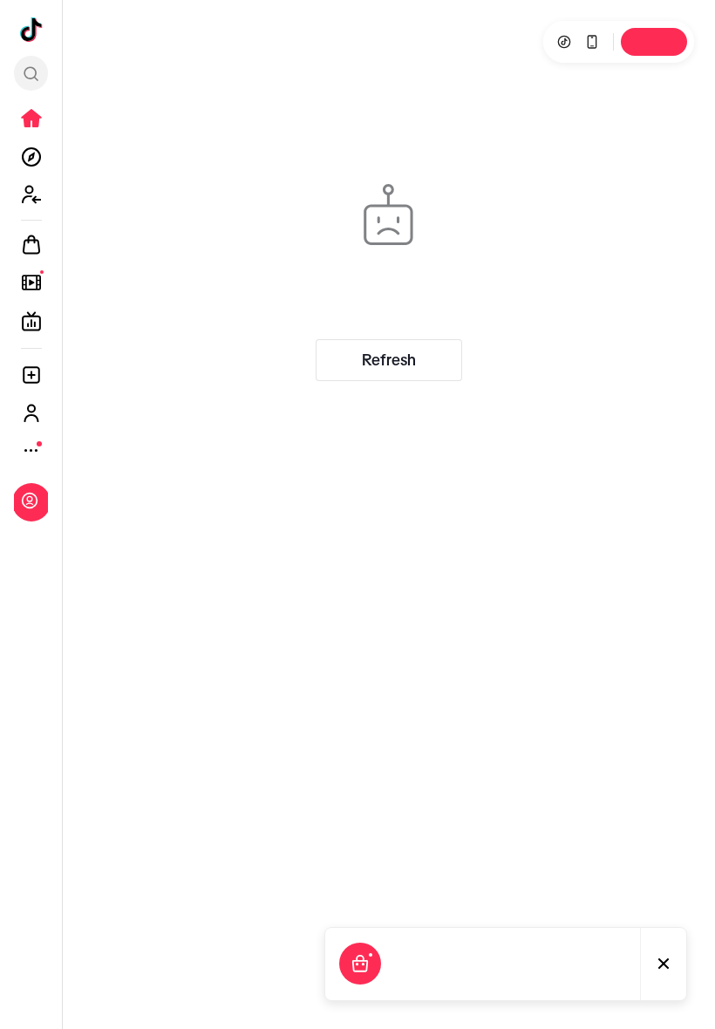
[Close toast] (663, 964)
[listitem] (31, 118)
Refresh (389, 360)
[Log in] (29, 500)
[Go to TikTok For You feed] (31, 29)
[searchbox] (31, 73)
